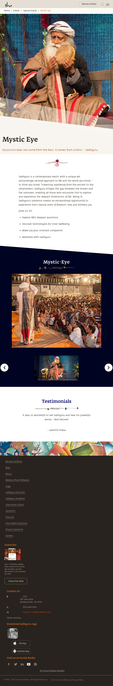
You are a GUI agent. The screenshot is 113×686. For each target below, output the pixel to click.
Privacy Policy (77, 680)
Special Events (30, 11)
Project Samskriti (14, 529)
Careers (9, 536)
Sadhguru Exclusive (15, 492)
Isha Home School (15, 505)
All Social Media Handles (52, 671)
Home (7, 11)
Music (9, 474)
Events (16, 11)
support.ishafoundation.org (37, 612)
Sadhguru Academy (15, 498)
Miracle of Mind (14, 461)
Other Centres (14, 618)
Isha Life (10, 517)
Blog (8, 468)
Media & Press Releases (17, 480)
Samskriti (10, 511)
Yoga (8, 486)
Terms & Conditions (61, 680)
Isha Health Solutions (16, 523)
